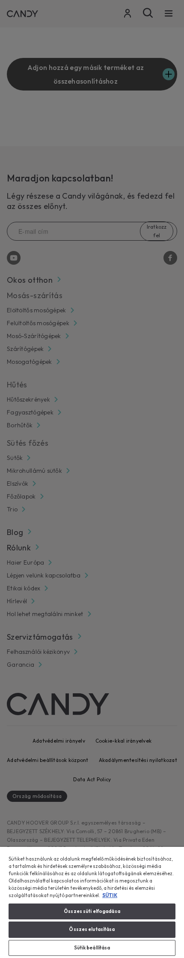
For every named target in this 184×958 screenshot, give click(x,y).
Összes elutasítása (92, 929)
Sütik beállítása (92, 948)
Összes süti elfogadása (92, 911)
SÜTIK (109, 895)
